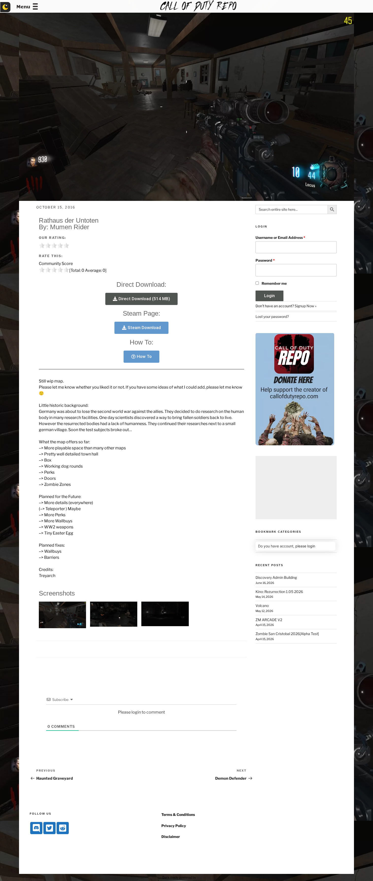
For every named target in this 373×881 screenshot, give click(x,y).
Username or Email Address (280, 237)
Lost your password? (272, 316)
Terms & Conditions (178, 814)
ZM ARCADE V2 (269, 620)
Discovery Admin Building (276, 577)
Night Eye (204, 877)
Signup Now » (305, 306)
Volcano (262, 605)
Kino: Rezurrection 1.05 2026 (279, 591)
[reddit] (63, 828)
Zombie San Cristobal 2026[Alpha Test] (287, 633)
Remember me (274, 283)
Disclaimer (170, 836)
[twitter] (49, 828)
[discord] (36, 828)
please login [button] (305, 546)
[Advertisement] (296, 487)
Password (265, 260)
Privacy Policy (173, 825)
